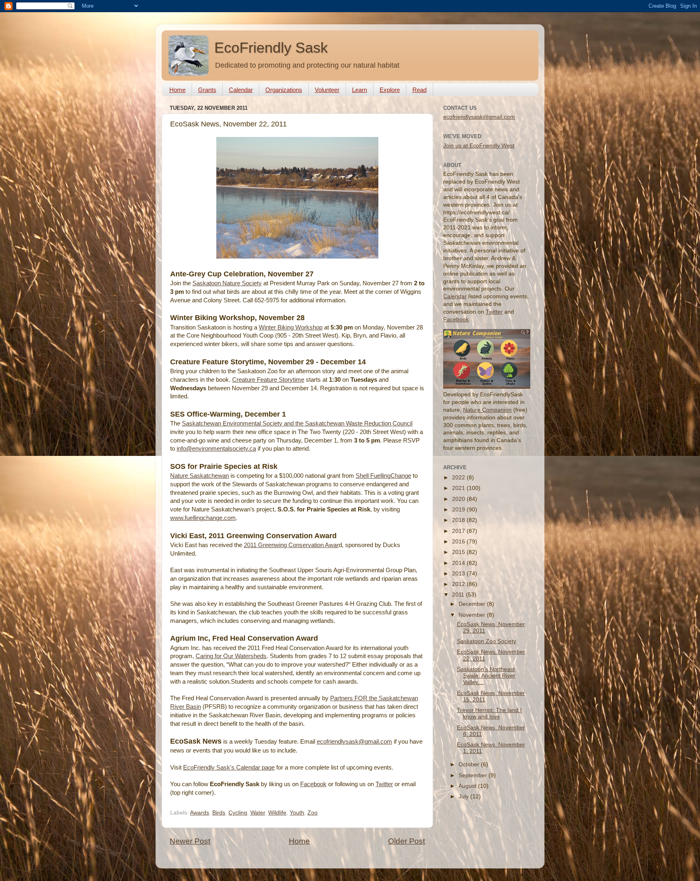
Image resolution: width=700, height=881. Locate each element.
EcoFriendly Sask (271, 47)
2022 (459, 478)
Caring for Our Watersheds (231, 656)
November (473, 615)
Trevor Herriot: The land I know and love (489, 713)
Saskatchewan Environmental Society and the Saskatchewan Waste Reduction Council (297, 423)
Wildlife (277, 813)
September (474, 775)
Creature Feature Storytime (268, 379)
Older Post (406, 841)
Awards (199, 813)
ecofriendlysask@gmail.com (354, 741)
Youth (297, 813)
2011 (459, 595)
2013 (459, 574)
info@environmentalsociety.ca (216, 448)
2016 (459, 542)
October (470, 764)
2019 (459, 510)
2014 (459, 563)
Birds (218, 813)
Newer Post (190, 841)
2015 (459, 552)
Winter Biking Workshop (290, 327)
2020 (459, 499)
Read (419, 89)
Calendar (241, 89)
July (464, 796)
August (468, 786)
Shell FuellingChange (383, 476)
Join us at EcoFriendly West (478, 146)
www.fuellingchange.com (203, 518)
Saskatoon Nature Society (227, 283)
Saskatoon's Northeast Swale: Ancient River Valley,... (486, 675)
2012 (459, 584)
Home (177, 89)
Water (257, 813)
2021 (459, 488)
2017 (459, 531)
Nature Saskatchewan (199, 476)
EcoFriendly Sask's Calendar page (229, 767)
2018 (459, 520)
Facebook (313, 784)
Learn (359, 89)
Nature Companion (487, 410)
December (473, 604)
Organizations (283, 89)
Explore (390, 89)
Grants (207, 89)
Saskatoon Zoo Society (486, 641)
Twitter (384, 784)
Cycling (237, 813)
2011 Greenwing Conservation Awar (291, 545)
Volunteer (327, 89)
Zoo (312, 813)
